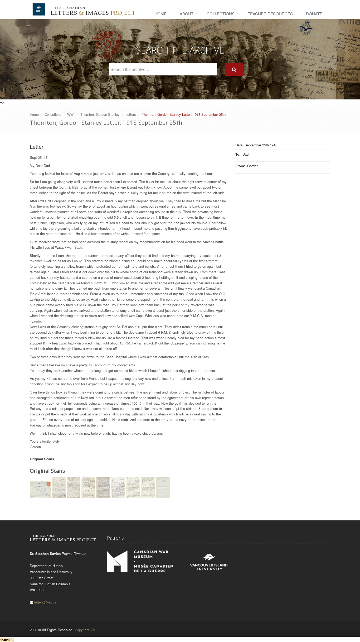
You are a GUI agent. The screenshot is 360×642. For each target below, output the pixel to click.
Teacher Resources (270, 13)
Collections (221, 13)
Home (160, 13)
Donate (314, 13)
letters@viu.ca (45, 602)
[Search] (234, 69)
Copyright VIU (85, 629)
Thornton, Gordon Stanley (100, 114)
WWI (71, 114)
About (186, 13)
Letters (130, 114)
